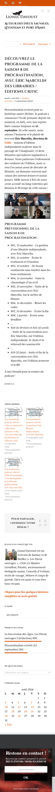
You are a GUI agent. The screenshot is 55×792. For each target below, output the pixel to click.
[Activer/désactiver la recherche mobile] (42, 11)
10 (6, 707)
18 (12, 711)
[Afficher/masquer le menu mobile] (48, 11)
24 (6, 716)
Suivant (43, 44)
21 (32, 711)
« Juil (8, 724)
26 (19, 716)
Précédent (29, 44)
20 (25, 711)
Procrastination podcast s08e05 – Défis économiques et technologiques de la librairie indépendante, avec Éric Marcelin (14, 478)
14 (32, 707)
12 (19, 707)
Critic (8, 142)
